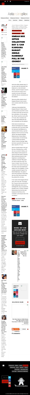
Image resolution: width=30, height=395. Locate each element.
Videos (26, 367)
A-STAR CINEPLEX (9, 393)
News (23, 33)
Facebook (13, 68)
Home (20, 365)
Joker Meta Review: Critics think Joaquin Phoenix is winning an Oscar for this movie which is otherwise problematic (4, 74)
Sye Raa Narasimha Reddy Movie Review (3, 119)
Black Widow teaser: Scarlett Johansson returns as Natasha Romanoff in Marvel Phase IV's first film (3, 49)
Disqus (24, 329)
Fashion (21, 367)
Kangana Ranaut (16, 33)
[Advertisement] (15, 17)
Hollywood (12, 367)
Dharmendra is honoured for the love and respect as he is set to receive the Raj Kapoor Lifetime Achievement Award (4, 204)
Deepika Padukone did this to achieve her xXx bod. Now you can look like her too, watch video (4, 327)
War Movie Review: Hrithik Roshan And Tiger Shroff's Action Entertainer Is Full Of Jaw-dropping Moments (20, 321)
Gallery (16, 365)
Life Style (14, 371)
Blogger (17, 329)
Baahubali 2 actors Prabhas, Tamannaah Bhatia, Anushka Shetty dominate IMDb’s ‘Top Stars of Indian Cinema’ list (4, 243)
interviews (17, 369)
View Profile (15, 286)
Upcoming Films (24, 369)
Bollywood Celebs (16, 30)
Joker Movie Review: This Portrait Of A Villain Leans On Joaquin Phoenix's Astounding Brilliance (4, 99)
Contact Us (26, 1)
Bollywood (11, 365)
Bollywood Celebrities (23, 371)
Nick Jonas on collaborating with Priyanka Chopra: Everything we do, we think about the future (4, 286)
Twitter (13, 71)
